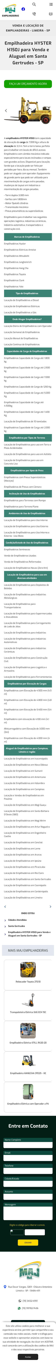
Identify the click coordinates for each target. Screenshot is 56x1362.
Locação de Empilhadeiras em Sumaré (23, 770)
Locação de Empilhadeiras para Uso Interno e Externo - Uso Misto (26, 534)
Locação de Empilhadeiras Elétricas (22, 306)
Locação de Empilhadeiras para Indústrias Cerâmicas (25, 650)
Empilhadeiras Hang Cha (16, 268)
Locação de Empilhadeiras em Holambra (24, 783)
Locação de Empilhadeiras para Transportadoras (19, 606)
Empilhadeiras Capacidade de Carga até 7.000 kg (27, 379)
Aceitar (28, 1357)
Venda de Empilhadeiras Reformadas (22, 561)
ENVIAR (28, 1243)
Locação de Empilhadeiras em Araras (23, 854)
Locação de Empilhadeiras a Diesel (21, 300)
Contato (52, 14)
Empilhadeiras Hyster (15, 243)
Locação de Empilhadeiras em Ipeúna (22, 860)
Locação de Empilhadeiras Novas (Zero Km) (26, 567)
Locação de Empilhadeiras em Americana (25, 777)
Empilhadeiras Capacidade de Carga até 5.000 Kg (27, 394)
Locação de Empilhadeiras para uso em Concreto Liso (23, 462)
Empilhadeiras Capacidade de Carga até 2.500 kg (27, 369)
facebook (23, 10)
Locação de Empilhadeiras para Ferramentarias (28, 676)
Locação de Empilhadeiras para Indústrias (25, 632)
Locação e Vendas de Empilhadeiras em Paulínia (24, 797)
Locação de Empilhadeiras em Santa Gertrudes (27, 879)
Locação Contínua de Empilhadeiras (22, 344)
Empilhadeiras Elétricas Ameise (20, 249)
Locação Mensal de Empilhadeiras (21, 338)
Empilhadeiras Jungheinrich (18, 262)
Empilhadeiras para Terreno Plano (21, 506)
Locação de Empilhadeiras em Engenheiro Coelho (25, 834)
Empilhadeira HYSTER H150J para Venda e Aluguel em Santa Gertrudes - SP (28, 53)
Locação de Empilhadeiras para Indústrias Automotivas (25, 640)
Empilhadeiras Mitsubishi (16, 255)
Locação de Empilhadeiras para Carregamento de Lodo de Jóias (27, 625)
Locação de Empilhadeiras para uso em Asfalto (27, 454)
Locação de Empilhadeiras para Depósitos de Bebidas (26, 587)
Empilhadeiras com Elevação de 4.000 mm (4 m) (27, 740)
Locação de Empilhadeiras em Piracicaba (24, 867)
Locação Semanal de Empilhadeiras (22, 332)
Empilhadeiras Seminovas (17, 549)
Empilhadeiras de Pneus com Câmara (22, 486)
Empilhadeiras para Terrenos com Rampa (25, 500)
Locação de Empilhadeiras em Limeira (23, 897)
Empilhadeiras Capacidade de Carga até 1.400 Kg (26, 413)
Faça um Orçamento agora (28, 84)
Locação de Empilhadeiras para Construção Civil (25, 659)
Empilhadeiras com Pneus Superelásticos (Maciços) (24, 479)
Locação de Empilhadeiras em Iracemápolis (26, 758)
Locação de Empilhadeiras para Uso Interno (26, 520)
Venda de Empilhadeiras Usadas (20, 555)
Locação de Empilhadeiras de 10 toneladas (25, 421)
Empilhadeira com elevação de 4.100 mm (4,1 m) (26, 721)
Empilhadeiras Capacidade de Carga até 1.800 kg (26, 360)
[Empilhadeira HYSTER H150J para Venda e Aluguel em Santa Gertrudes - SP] (28, 1279)
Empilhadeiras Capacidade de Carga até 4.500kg (24, 404)
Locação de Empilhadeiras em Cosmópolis (25, 885)
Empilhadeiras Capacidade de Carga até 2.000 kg (27, 429)
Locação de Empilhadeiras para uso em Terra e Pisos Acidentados (27, 446)
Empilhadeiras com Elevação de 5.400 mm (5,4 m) (28, 711)
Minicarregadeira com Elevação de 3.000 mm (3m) (27, 730)
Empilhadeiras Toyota (15, 274)
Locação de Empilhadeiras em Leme (22, 848)
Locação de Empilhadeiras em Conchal (23, 842)
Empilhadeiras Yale (13, 286)
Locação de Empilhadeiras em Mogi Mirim (25, 820)
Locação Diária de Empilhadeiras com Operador (28, 326)
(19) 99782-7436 (30, 1308)
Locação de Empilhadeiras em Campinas (24, 789)
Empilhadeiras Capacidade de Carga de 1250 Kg (27, 386)
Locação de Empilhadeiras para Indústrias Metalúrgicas (25, 596)
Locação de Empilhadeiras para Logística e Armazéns (25, 669)
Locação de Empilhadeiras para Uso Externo (26, 526)
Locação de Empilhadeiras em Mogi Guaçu (25, 805)
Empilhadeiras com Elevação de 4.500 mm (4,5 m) (28, 692)
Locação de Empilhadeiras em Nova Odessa (26, 764)
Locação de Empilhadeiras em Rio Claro (24, 873)
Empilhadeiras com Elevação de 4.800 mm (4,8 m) (28, 702)
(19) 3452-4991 (30, 1300)
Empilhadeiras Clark (14, 280)
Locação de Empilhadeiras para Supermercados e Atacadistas (28, 615)
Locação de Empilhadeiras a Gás (20, 312)
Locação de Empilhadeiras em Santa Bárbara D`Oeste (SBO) (26, 813)
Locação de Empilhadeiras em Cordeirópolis (26, 891)
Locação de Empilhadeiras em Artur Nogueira (27, 826)
